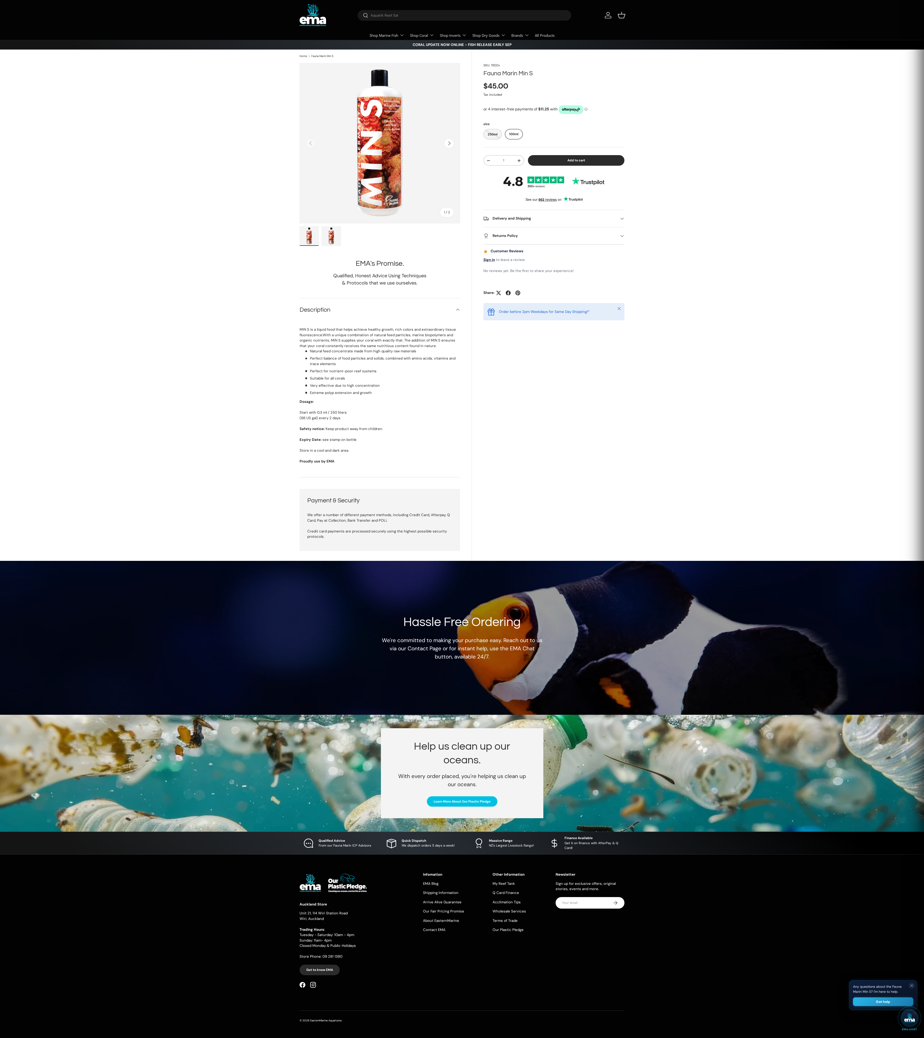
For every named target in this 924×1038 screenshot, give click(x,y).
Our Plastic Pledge (508, 929)
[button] (621, 15)
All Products (545, 35)
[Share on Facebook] (508, 293)
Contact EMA (434, 929)
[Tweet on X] (498, 293)
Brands (517, 35)
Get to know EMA (319, 970)
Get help (883, 1002)
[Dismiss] (912, 985)
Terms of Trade (505, 920)
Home (303, 56)
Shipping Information (440, 892)
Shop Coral (419, 35)
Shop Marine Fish (384, 35)
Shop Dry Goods (486, 35)
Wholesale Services (509, 911)
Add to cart (576, 160)
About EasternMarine (441, 920)
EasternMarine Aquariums (326, 1020)
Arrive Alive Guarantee (442, 901)
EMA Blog (430, 883)
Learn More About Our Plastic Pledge (462, 801)
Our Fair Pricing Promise (443, 911)
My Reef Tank (504, 883)
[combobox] (464, 15)
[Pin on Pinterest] (518, 293)
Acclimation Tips (507, 901)
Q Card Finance (506, 892)
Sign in (489, 260)
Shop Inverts (450, 35)
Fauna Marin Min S (322, 56)
